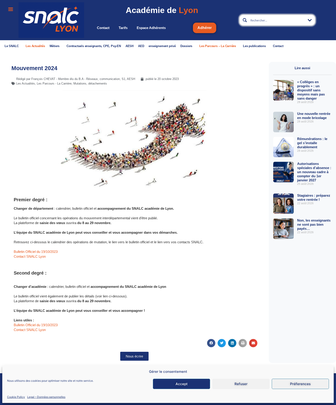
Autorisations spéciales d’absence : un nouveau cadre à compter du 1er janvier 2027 (314, 172)
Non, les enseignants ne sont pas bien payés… (314, 224)
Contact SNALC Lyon (30, 256)
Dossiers (186, 46)
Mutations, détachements (90, 83)
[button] (211, 343)
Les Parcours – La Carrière (217, 46)
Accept (182, 384)
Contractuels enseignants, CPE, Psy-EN (94, 46)
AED (141, 46)
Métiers (55, 46)
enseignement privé (162, 46)
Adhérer (204, 28)
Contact (103, 28)
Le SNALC (12, 46)
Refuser (241, 384)
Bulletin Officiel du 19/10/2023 (36, 252)
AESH (129, 46)
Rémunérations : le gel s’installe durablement (312, 143)
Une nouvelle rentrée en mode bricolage (313, 116)
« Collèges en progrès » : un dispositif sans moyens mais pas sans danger (311, 90)
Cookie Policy (16, 396)
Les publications (254, 46)
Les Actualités (35, 46)
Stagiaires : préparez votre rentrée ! (313, 197)
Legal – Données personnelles (46, 396)
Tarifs (123, 28)
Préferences (300, 384)
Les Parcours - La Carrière (54, 83)
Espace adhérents (151, 28)
